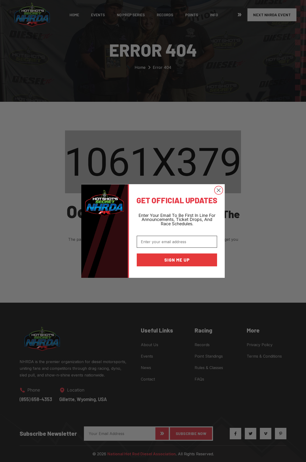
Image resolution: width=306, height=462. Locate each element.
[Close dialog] (218, 190)
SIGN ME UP (177, 260)
